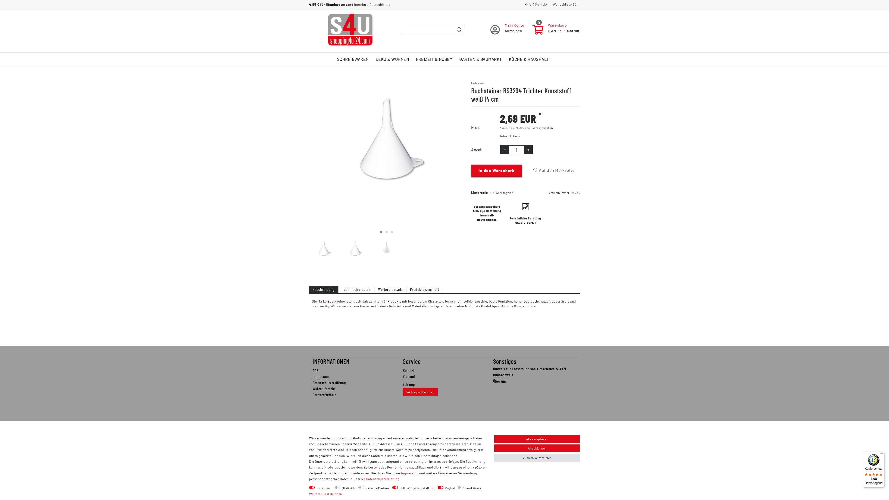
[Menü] (881, 454)
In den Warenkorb (497, 170)
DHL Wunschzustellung (417, 488)
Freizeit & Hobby (434, 59)
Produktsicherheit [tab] (424, 289)
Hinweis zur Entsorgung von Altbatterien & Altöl (529, 368)
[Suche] (459, 30)
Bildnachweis (503, 374)
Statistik (348, 488)
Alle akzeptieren (537, 439)
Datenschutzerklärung (329, 382)
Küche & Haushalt (529, 59)
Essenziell (324, 488)
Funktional (473, 488)
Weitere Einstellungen (325, 494)
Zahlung (409, 384)
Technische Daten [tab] (356, 289)
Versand (409, 376)
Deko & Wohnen (392, 59)
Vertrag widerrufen (420, 392)
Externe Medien (377, 488)
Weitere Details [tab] (390, 289)
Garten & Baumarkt (480, 59)
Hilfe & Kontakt (536, 4)
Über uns (500, 381)
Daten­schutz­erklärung (382, 479)
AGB (316, 370)
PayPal (450, 488)
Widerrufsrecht (324, 388)
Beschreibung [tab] (324, 289)
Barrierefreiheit (324, 394)
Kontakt (409, 370)
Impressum (321, 376)
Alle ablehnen (537, 448)
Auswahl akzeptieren (537, 458)
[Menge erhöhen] (528, 149)
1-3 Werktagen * (502, 193)
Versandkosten (542, 128)
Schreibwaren (353, 59)
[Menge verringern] (505, 149)
